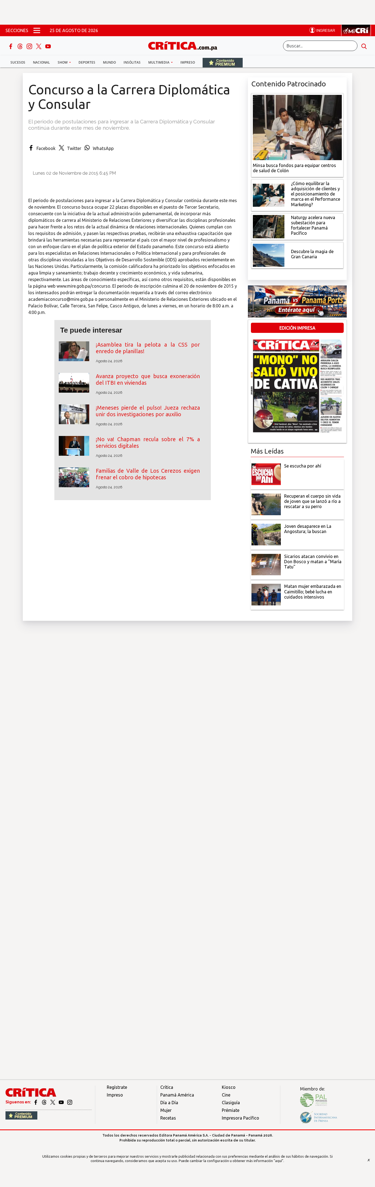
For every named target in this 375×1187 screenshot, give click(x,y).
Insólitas (132, 62)
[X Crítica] (39, 45)
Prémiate (230, 1110)
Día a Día (169, 1102)
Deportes (87, 62)
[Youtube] (48, 45)
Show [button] (63, 62)
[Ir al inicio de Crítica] (185, 45)
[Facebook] (11, 45)
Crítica (166, 1087)
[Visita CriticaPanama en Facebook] (36, 1102)
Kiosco (229, 1087)
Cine (226, 1094)
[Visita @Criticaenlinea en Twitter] (44, 1102)
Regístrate (117, 1087)
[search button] (364, 46)
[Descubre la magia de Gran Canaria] (268, 254)
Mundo (109, 62)
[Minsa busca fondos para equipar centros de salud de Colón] (297, 126)
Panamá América (177, 1094)
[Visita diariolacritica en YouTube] (62, 1102)
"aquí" (278, 1161)
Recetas (168, 1117)
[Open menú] (36, 30)
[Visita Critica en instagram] (69, 1102)
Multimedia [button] (159, 62)
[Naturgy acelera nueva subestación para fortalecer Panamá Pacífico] (268, 225)
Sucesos (17, 62)
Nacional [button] (41, 62)
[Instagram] (30, 45)
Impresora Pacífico (240, 1117)
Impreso (187, 62)
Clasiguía (231, 1102)
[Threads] (20, 45)
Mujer (166, 1110)
